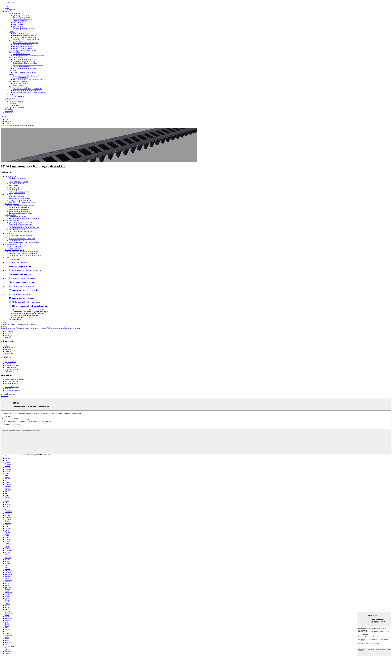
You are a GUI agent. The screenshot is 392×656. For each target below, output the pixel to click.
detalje (19, 319)
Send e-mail (4, 396)
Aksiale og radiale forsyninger (18, 87)
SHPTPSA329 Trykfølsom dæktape (24, 37)
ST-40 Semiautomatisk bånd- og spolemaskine (28, 79)
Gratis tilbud (13, 103)
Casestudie (8, 109)
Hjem (6, 6)
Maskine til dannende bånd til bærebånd (26, 76)
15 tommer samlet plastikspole (22, 48)
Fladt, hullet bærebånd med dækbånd (25, 68)
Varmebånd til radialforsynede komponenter (27, 90)
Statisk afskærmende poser (21, 83)
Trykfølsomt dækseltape (20, 33)
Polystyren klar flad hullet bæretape (24, 61)
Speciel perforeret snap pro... (21, 274)
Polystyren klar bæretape (21, 30)
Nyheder (12, 10)
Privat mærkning (14, 105)
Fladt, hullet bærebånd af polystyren (24, 59)
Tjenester (8, 349)
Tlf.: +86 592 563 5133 (12, 383)
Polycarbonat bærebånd (20, 21)
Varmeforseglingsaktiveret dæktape (24, 35)
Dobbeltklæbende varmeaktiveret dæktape (26, 39)
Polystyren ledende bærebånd (22, 19)
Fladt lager (12, 70)
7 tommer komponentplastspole (23, 44)
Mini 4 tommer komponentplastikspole (25, 43)
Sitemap (3, 326)
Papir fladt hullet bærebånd (21, 67)
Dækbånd (12, 32)
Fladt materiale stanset (23, 328)
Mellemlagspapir (18, 96)
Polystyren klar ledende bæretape (23, 28)
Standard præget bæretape (21, 15)
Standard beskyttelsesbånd (21, 54)
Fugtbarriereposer (18, 85)
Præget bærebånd (14, 13)
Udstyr (11, 74)
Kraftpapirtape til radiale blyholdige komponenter (29, 92)
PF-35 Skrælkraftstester (20, 78)
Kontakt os (8, 113)
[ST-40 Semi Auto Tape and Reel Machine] (24, 302)
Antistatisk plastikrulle (16, 41)
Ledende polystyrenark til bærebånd (24, 72)
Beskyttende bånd (15, 52)
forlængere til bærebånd (38, 328)
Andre (11, 94)
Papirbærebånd (18, 26)
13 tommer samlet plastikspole (22, 46)
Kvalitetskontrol (10, 98)
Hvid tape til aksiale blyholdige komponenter (27, 89)
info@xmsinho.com (11, 381)
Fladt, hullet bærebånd (16, 57)
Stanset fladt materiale (8, 328)
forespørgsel (13, 319)
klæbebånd (65, 328)
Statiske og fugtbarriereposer (18, 81)
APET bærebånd (18, 24)
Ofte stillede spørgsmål (16, 107)
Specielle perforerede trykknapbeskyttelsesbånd (28, 56)
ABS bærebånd (18, 22)
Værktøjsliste (9, 111)
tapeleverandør (74, 328)
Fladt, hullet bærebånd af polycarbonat (25, 63)
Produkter (8, 11)
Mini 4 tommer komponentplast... (23, 282)
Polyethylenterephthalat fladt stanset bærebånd (28, 65)
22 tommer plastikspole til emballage (25, 50)
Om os (7, 8)
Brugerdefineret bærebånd (21, 17)
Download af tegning (16, 101)
